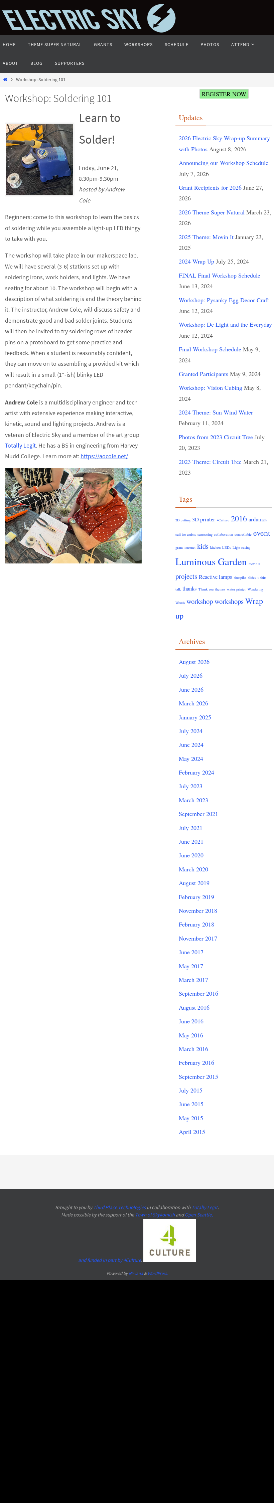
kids (203, 546)
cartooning (205, 534)
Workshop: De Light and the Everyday (225, 324)
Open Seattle (198, 1214)
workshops (229, 601)
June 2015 (191, 1104)
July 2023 (190, 786)
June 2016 (191, 1021)
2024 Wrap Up (196, 261)
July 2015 (190, 1090)
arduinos (258, 519)
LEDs (226, 547)
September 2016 (198, 993)
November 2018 (198, 910)
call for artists (185, 534)
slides (252, 577)
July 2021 (190, 828)
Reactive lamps (215, 576)
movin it (254, 563)
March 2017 (193, 980)
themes (220, 589)
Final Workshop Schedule (210, 349)
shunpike (240, 577)
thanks (189, 588)
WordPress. (158, 1273)
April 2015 (192, 1132)
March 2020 (193, 869)
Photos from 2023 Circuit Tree (216, 437)
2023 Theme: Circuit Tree (210, 462)
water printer (236, 589)
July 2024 (190, 731)
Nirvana (136, 1273)
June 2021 (191, 841)
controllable (243, 534)
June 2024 (191, 744)
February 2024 (196, 772)
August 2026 (194, 662)
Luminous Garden (211, 561)
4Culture (223, 520)
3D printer (203, 519)
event (261, 532)
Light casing (241, 547)
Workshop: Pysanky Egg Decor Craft (224, 300)
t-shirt (262, 577)
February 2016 (196, 1062)
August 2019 (194, 883)
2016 (239, 518)
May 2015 (191, 1118)
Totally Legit (20, 445)
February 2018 (196, 924)
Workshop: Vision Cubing (210, 387)
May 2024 (191, 759)
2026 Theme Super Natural (212, 212)
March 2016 (193, 1049)
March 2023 (193, 800)
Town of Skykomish (155, 1214)
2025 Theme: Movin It (206, 237)
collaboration (223, 534)
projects (186, 576)
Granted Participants (203, 374)
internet (189, 547)
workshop (199, 601)
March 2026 (193, 703)
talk (178, 589)
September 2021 (198, 814)
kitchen (215, 547)
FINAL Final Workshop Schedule (219, 275)
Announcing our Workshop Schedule (223, 163)
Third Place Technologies (119, 1207)
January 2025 (195, 717)
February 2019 (196, 897)
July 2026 (190, 675)
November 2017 (198, 938)
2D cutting (182, 520)
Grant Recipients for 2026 (210, 187)
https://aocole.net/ (104, 456)
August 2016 (194, 1007)
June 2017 (191, 952)
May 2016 (191, 1035)
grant (179, 547)
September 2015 (198, 1076)
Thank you (206, 589)
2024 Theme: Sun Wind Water (216, 412)
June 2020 (191, 855)
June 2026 (191, 689)
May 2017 (191, 966)
